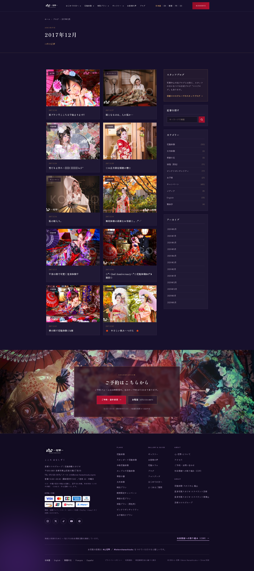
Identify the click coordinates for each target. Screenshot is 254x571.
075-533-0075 (54, 474)
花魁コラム (153, 465)
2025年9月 (171, 295)
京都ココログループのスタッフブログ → (185, 96)
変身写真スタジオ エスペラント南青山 (191, 496)
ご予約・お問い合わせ (184, 465)
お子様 (170, 177)
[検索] (202, 119)
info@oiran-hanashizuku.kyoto (82, 474)
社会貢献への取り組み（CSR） (188, 470)
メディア (171, 190)
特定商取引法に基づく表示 (145, 560)
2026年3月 (171, 262)
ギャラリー (117, 5)
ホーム (47, 19)
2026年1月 (171, 275)
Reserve (201, 6)
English (170, 197)
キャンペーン (173, 184)
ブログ (142, 5)
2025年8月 (171, 302)
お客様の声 (131, 5)
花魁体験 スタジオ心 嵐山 (186, 485)
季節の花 (171, 157)
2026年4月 (171, 255)
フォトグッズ (154, 476)
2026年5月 (171, 249)
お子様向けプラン (125, 515)
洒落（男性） (173, 164)
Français (79, 560)
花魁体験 (88, 5)
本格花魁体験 (123, 465)
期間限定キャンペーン (127, 493)
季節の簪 (121, 476)
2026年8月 (172, 229)
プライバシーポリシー (113, 560)
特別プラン (102, 5)
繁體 (170, 6)
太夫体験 (171, 150)
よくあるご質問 (155, 487)
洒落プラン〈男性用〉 (127, 504)
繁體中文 (68, 560)
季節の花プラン (124, 498)
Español (90, 560)
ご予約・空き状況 (111, 400)
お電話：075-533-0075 (142, 400)
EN (165, 6)
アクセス (178, 459)
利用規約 (128, 560)
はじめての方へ (72, 5)
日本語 (158, 6)
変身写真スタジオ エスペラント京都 (190, 491)
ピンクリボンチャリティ (178, 170)
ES (181, 6)
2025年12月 (172, 282)
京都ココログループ (183, 502)
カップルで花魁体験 (126, 470)
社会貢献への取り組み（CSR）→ (193, 538)
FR (176, 6)
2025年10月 (172, 288)
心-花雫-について (182, 454)
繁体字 (170, 204)
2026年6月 (171, 242)
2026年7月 (171, 235)
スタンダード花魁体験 (127, 459)
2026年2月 (171, 269)
